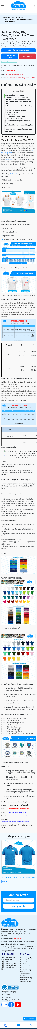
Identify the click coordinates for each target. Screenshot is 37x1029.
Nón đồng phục (25, 974)
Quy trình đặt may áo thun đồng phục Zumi (18, 126)
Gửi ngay (16, 906)
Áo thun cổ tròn (25, 962)
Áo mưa (22, 972)
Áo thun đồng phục (26, 958)
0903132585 (18, 50)
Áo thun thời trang (26, 978)
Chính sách (5, 961)
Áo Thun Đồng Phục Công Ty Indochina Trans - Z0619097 (16, 96)
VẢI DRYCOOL (9, 114)
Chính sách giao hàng (8, 963)
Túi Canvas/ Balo (25, 982)
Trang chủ (6, 17)
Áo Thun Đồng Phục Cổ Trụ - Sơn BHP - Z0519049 (18, 877)
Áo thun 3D (23, 980)
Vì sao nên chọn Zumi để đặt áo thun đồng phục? (18, 130)
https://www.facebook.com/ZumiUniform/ (15, 822)
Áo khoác (23, 968)
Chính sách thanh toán (9, 965)
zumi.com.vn (28, 816)
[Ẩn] (22, 91)
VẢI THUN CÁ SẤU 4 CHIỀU (14, 119)
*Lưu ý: (6, 104)
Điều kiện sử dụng (7, 959)
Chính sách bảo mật (8, 957)
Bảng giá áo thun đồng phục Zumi (17, 99)
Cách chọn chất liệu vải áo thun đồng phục (18, 107)
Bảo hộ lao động (25, 970)
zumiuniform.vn (14, 816)
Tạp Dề (22, 976)
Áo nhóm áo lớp (25, 966)
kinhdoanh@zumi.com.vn (14, 74)
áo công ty (8, 159)
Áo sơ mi (23, 964)
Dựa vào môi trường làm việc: (15, 110)
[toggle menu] (2, 6)
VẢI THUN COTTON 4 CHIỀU (14, 116)
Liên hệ (4, 881)
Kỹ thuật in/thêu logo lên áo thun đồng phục (17, 122)
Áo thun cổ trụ (14, 174)
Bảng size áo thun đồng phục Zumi (17, 101)
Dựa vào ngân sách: (12, 112)
